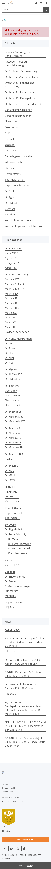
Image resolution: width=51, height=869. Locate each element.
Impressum (11, 150)
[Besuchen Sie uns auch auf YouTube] (11, 848)
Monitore (10, 595)
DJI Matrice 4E (13, 438)
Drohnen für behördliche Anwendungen (19, 84)
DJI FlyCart (11, 203)
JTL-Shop (30, 866)
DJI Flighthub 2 (13, 529)
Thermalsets (12, 517)
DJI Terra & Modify (15, 534)
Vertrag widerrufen (25, 839)
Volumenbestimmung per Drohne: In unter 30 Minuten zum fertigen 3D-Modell (25, 642)
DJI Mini (9, 357)
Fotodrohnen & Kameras (19, 220)
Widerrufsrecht (14, 162)
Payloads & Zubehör (17, 332)
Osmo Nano (12, 400)
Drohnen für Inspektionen (20, 92)
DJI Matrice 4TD (14, 447)
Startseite (10, 168)
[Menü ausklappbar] (3, 1)
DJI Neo (9, 362)
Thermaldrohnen (15, 179)
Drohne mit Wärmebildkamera (23, 77)
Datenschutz (12, 127)
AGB (7, 133)
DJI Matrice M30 (14, 416)
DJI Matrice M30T (15, 421)
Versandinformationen (18, 115)
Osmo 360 (11, 390)
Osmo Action (12, 395)
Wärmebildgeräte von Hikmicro (23, 226)
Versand (6, 858)
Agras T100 (11, 253)
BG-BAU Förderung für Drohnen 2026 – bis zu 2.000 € (23, 674)
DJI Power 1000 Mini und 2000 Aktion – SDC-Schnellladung (22, 661)
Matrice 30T (12, 279)
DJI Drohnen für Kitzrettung (21, 71)
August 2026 (12, 629)
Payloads (10, 459)
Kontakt (9, 139)
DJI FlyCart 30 (13, 379)
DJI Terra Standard (19, 548)
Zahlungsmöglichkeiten (18, 109)
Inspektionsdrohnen (17, 185)
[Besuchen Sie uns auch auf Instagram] (17, 848)
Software (10, 208)
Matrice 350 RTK (14, 284)
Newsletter (11, 121)
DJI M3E (9, 470)
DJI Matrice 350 (15, 602)
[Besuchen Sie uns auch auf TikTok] (24, 848)
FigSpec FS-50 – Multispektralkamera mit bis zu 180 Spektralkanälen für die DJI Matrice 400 (23, 708)
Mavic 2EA (11, 312)
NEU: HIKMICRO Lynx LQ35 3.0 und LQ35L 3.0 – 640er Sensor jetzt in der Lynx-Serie (25, 726)
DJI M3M (10, 475)
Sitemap (10, 144)
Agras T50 (10, 267)
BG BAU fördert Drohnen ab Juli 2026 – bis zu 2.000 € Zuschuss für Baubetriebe (25, 741)
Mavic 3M (10, 322)
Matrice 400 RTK (14, 289)
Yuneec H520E (13, 565)
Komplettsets (13, 174)
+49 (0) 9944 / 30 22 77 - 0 (13, 801)
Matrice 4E (11, 298)
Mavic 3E (10, 317)
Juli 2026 (10, 651)
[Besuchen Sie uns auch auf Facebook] (4, 848)
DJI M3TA (10, 480)
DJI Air (8, 343)
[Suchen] (46, 10)
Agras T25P (14, 263)
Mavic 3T (10, 327)
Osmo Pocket (12, 405)
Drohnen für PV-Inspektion (20, 98)
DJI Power (10, 581)
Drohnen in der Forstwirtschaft (23, 104)
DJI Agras (10, 197)
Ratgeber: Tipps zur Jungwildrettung (16, 63)
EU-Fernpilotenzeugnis (18, 586)
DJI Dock (10, 191)
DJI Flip (9, 353)
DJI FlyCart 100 (13, 374)
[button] (36, 2)
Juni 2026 (10, 694)
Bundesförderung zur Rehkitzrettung (17, 54)
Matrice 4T (11, 303)
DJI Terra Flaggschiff (19, 543)
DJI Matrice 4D (13, 433)
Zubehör (10, 214)
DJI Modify (14, 539)
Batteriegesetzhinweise (18, 156)
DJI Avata (10, 348)
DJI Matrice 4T (13, 442)
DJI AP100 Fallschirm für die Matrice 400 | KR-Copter (21, 686)
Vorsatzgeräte (13, 501)
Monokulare (12, 496)
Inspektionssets (14, 513)
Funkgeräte (11, 591)
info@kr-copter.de (11, 797)
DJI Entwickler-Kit (15, 576)
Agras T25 (10, 258)
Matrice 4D (11, 293)
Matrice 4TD (12, 308)
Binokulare (11, 492)
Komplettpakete (17, 553)
